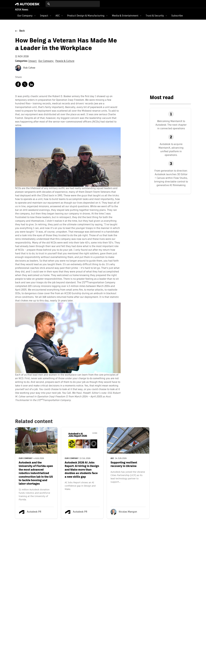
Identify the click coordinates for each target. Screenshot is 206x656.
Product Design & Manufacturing (86, 15)
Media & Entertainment (125, 15)
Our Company (25, 15)
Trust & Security (155, 15)
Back (22, 31)
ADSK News (21, 10)
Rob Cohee (29, 68)
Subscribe (177, 15)
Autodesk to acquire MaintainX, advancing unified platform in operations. (171, 149)
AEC (57, 15)
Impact (44, 15)
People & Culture (64, 61)
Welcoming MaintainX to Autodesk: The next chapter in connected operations (171, 124)
